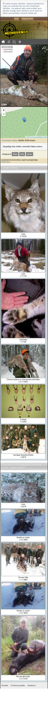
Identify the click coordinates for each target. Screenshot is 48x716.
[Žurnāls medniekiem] (8, 41)
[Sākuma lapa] (3, 41)
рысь (29, 154)
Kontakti (5, 685)
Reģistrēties (27, 18)
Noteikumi (32, 685)
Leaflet (28, 137)
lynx (22, 154)
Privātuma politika (18, 685)
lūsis (15, 154)
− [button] (4, 114)
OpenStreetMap (37, 137)
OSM (45, 137)
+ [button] (4, 110)
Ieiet (16, 18)
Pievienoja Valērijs (9, 140)
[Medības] (20, 41)
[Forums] (14, 41)
